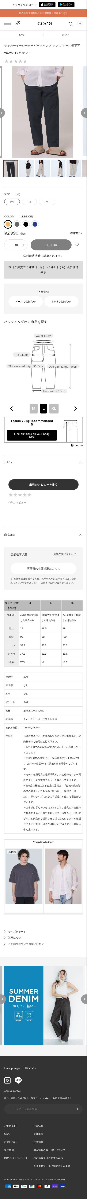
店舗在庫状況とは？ (64, 554)
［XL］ (47, 201)
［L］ (29, 201)
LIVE (21, 34)
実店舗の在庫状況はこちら (43, 568)
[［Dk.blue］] (35, 224)
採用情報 (9, 1149)
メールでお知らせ (25, 301)
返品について (15, 937)
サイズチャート (17, 931)
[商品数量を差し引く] (23, 245)
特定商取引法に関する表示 (48, 1157)
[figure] (11, 408)
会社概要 (39, 1133)
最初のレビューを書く (43, 484)
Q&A (7, 1133)
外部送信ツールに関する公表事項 (52, 1166)
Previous (3, 999)
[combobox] (43, 408)
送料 (26, 255)
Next (84, 999)
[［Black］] (26, 224)
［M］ (12, 201)
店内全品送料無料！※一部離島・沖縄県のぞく (43, 12)
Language (12, 1068)
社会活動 (39, 1141)
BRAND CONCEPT (15, 1157)
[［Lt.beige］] (8, 224)
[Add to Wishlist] (77, 244)
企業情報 (39, 1125)
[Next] (84, 113)
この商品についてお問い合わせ (26, 943)
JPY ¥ (29, 1068)
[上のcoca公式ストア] (18, 1083)
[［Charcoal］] (17, 224)
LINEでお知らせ (61, 301)
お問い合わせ (11, 1141)
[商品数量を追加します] (8, 245)
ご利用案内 (10, 1125)
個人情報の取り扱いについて (50, 1149)
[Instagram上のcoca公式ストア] (7, 1082)
